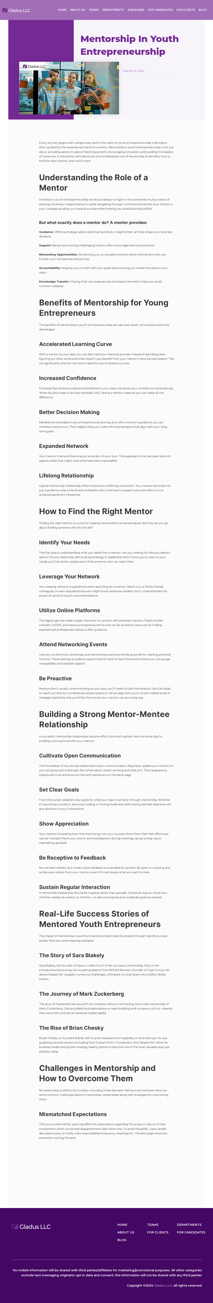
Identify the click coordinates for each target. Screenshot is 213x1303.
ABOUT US (77, 9)
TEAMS (94, 9)
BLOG (203, 9)
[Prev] (29, 1196)
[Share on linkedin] (46, 1164)
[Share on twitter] (43, 1164)
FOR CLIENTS (186, 9)
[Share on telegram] (50, 1164)
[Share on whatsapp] (53, 1164)
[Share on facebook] (39, 1164)
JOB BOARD (135, 9)
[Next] (29, 1200)
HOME (62, 9)
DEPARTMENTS (113, 9)
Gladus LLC (163, 1285)
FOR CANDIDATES (160, 9)
